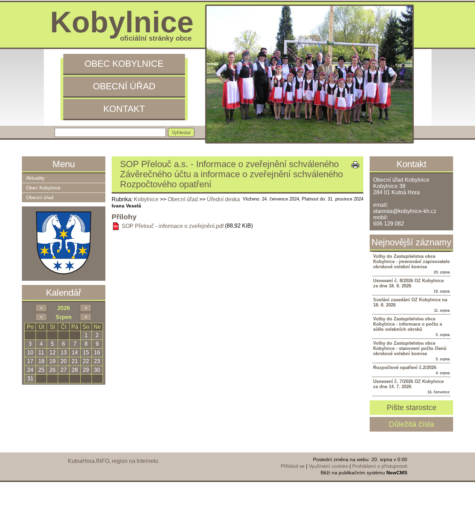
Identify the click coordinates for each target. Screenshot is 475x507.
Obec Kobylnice (123, 63)
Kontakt (124, 109)
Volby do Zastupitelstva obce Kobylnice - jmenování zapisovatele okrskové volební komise (411, 261)
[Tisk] (355, 165)
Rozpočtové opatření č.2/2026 (404, 367)
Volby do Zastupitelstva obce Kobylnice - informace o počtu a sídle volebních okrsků (407, 324)
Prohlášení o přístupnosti (379, 466)
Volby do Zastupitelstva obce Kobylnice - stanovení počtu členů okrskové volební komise (409, 348)
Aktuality (35, 178)
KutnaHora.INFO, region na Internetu (113, 461)
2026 (63, 308)
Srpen (64, 317)
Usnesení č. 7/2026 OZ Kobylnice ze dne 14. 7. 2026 (408, 384)
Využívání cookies (328, 466)
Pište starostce (411, 407)
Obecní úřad (124, 86)
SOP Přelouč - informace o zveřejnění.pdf (173, 226)
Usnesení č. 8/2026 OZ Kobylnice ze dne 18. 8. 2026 (408, 283)
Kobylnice (146, 199)
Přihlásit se (293, 466)
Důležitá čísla (411, 424)
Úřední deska (223, 199)
